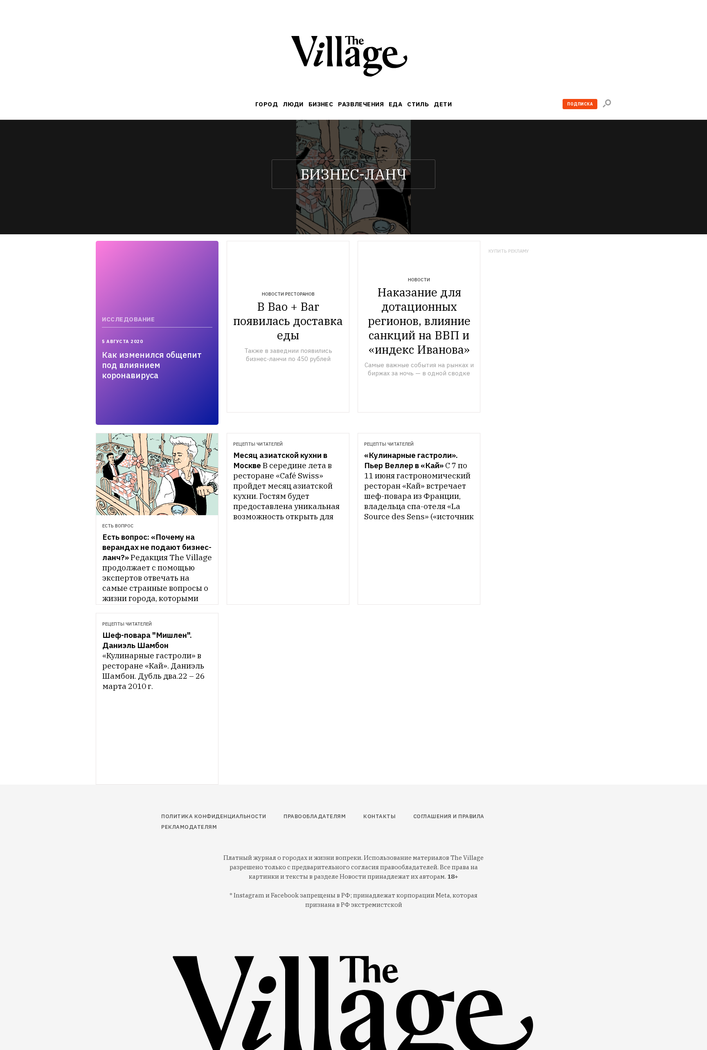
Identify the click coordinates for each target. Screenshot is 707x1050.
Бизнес (320, 104)
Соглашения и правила (448, 816)
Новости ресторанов (288, 294)
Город (266, 104)
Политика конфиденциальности (213, 816)
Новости (419, 280)
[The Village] (353, 58)
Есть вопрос (117, 526)
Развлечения (361, 104)
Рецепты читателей (258, 444)
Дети (443, 104)
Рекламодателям (189, 826)
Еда (395, 104)
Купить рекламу (509, 251)
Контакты (379, 816)
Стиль (418, 104)
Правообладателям (315, 816)
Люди (293, 104)
